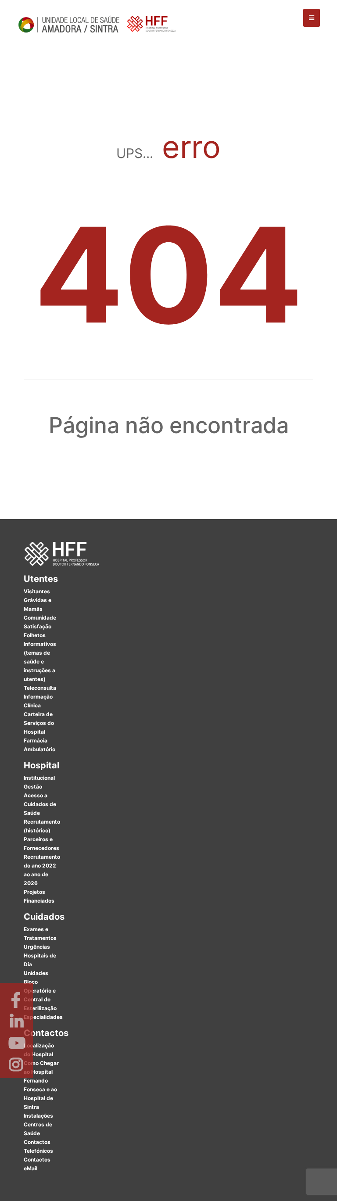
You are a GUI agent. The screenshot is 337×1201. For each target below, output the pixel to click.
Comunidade (40, 617)
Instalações (38, 1115)
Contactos (46, 1033)
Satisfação (37, 626)
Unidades (36, 973)
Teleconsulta (40, 688)
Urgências (37, 946)
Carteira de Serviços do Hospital (39, 723)
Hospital (41, 765)
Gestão (33, 786)
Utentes (41, 579)
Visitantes (37, 591)
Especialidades (43, 1017)
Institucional (39, 777)
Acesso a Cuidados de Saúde (40, 804)
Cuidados (44, 916)
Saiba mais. (264, 1185)
